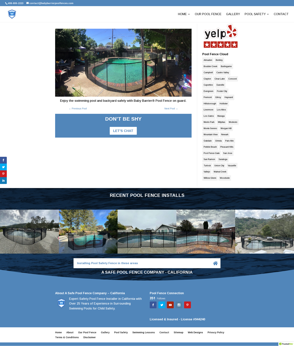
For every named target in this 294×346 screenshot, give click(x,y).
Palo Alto (229, 141)
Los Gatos (209, 116)
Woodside (225, 178)
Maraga (221, 116)
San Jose (227, 153)
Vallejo (207, 172)
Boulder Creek (210, 66)
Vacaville (232, 165)
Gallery (233, 14)
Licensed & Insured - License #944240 (177, 319)
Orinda (218, 141)
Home (182, 14)
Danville (220, 85)
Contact (281, 14)
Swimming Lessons (143, 332)
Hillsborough (210, 103)
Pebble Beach (210, 147)
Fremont (208, 97)
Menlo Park (209, 122)
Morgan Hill (226, 128)
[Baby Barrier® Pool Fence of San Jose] (220, 36)
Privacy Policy (216, 332)
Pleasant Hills (226, 147)
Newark (224, 134)
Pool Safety (255, 14)
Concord (232, 79)
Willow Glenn (210, 178)
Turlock (207, 165)
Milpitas (221, 122)
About (70, 332)
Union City (219, 165)
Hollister (224, 103)
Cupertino (208, 85)
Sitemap (178, 332)
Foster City (222, 91)
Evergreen (208, 91)
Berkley (219, 60)
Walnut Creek (220, 172)
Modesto (233, 122)
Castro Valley (222, 72)
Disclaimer (89, 337)
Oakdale (208, 141)
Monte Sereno (210, 128)
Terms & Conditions (67, 337)
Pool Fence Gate (212, 153)
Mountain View (211, 134)
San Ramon (209, 159)
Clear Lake (220, 79)
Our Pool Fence (208, 14)
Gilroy (218, 97)
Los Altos (221, 110)
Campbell (208, 72)
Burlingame (226, 66)
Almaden (208, 60)
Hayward (229, 97)
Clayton (207, 79)
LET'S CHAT (123, 131)
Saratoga (223, 159)
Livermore (208, 110)
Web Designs (195, 332)
